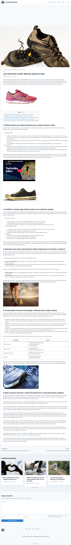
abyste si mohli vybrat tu (31, 149)
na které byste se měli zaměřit (37, 79)
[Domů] (3, 69)
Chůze (59, 2)
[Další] (68, 473)
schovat (22, 112)
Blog (30, 529)
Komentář (4, 501)
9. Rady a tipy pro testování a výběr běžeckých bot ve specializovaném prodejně (21, 120)
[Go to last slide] (3, 473)
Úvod (48, 2)
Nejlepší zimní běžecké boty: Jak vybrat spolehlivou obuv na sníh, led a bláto (35, 479)
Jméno (4, 516)
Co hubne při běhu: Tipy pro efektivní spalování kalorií (58, 449)
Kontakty (37, 529)
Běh (51, 2)
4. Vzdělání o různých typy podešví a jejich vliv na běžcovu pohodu (18, 116)
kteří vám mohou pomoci (22, 434)
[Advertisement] (35, 13)
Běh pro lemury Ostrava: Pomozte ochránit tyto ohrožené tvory (15, 449)
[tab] (33, 487)
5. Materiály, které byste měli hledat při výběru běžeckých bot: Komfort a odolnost (21, 117)
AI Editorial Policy (35, 543)
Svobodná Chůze (7, 76)
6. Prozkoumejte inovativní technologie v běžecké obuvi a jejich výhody (19, 118)
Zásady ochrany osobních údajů (42, 536)
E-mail (27, 516)
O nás (68, 2)
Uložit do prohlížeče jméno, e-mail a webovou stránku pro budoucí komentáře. (57, 516)
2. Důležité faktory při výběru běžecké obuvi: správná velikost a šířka (18, 114)
